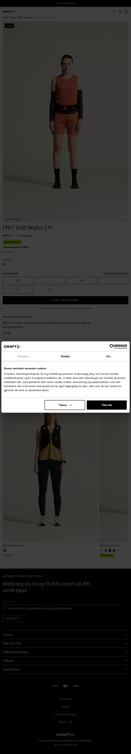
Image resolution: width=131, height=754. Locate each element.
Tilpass (63, 404)
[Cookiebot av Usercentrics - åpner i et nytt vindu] (112, 346)
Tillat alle (106, 404)
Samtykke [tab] (23, 356)
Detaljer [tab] (65, 356)
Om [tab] (108, 356)
